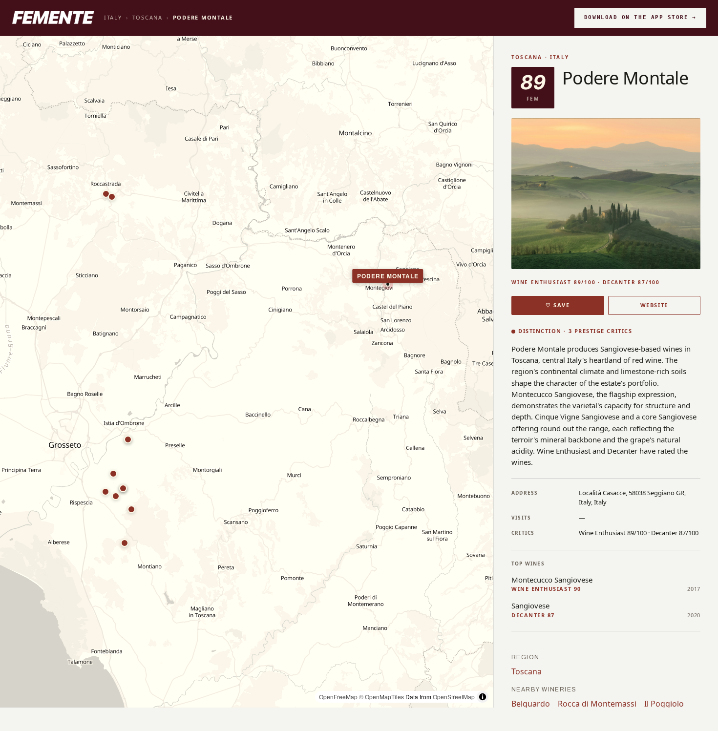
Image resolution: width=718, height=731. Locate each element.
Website (654, 305)
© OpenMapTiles (381, 696)
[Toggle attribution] (482, 697)
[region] (246, 372)
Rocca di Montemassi (597, 703)
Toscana (147, 17)
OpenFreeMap (338, 696)
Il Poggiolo (664, 703)
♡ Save (558, 305)
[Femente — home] (53, 17)
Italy (113, 17)
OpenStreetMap (454, 696)
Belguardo (530, 703)
